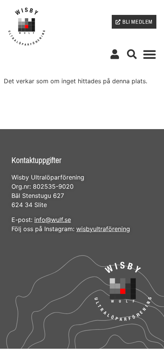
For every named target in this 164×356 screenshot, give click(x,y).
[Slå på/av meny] (149, 54)
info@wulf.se (52, 219)
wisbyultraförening (103, 229)
